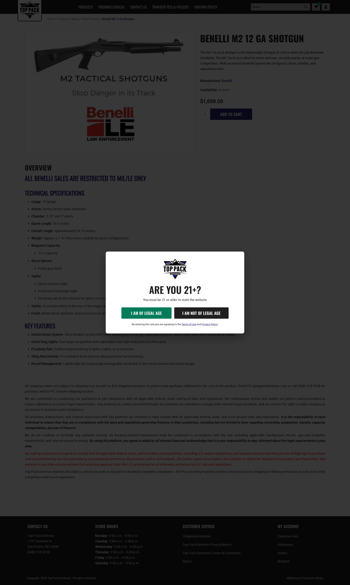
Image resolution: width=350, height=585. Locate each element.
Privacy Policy (210, 324)
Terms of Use (189, 324)
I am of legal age (146, 313)
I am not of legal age (201, 313)
